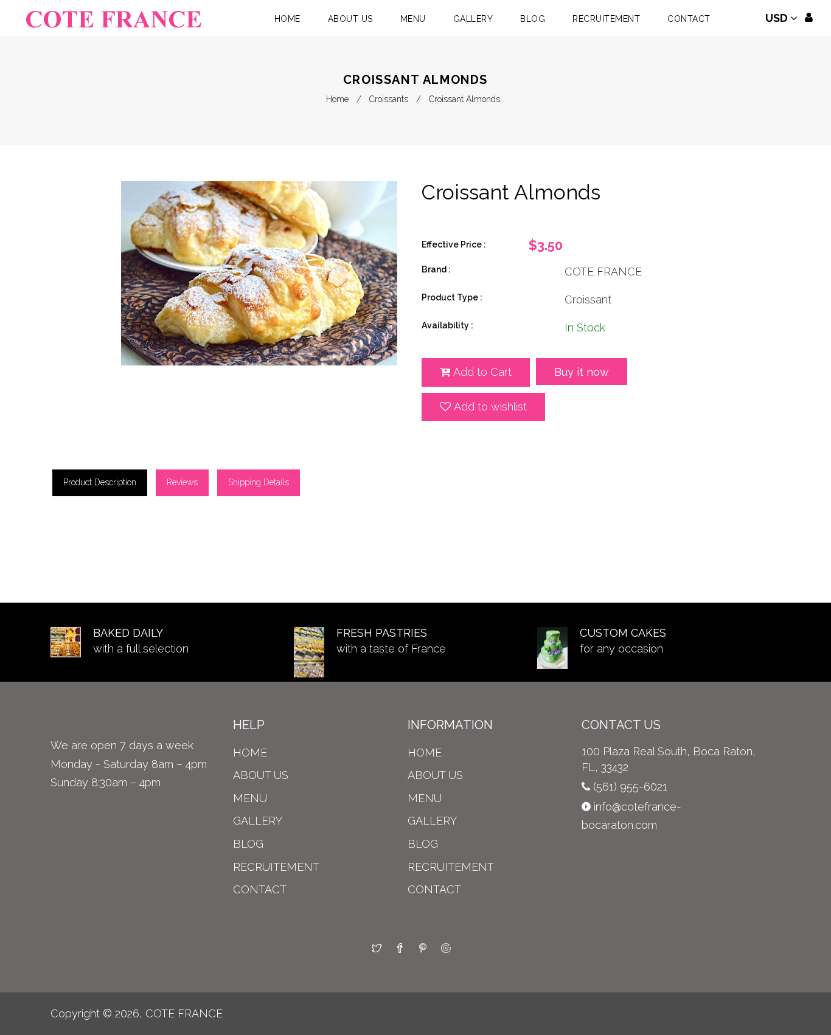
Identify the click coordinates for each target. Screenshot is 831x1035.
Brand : (436, 269)
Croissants (388, 99)
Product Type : (452, 297)
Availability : (447, 325)
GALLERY (257, 820)
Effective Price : (454, 244)
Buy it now (581, 371)
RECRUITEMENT (276, 866)
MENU (250, 798)
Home (337, 99)
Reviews (182, 482)
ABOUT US (260, 775)
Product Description (99, 482)
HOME (250, 752)
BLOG (248, 843)
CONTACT (260, 889)
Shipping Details (258, 482)
